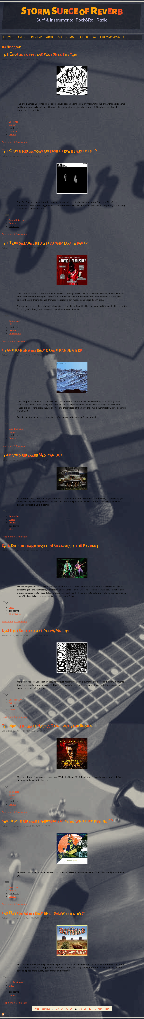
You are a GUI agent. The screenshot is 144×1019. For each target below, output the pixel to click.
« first (36, 1008)
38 (80, 1008)
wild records (15, 333)
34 (62, 1008)
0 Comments (20, 142)
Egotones (13, 121)
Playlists (21, 37)
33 (57, 1008)
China (11, 607)
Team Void (14, 516)
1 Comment (20, 446)
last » (108, 1008)
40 (90, 1008)
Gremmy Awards (112, 37)
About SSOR (55, 37)
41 (94, 1008)
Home (7, 37)
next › (100, 1008)
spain (11, 985)
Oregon (12, 125)
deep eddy (14, 798)
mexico (12, 702)
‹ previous (45, 1008)
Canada (12, 223)
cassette (13, 131)
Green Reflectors (17, 220)
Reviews (37, 37)
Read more (7, 142)
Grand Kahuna (16, 429)
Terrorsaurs (14, 321)
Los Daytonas (16, 982)
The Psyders (15, 614)
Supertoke (14, 887)
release (12, 134)
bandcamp (14, 128)
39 (85, 1008)
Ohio (11, 529)
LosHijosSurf (15, 699)
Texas (12, 795)
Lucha (12, 519)
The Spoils (14, 791)
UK (10, 324)
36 (71, 1008)
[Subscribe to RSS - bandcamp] (3, 1014)
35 (66, 1008)
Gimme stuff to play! (81, 37)
